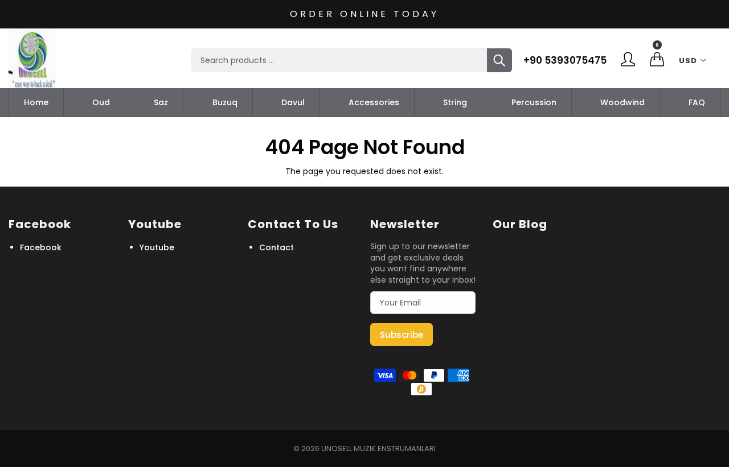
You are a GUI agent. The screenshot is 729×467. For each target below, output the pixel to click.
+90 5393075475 (565, 60)
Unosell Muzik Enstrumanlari (378, 448)
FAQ (697, 102)
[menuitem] (36, 102)
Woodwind (622, 102)
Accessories (374, 102)
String (455, 102)
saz (161, 102)
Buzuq (224, 102)
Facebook (41, 247)
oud (101, 102)
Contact (276, 247)
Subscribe (401, 335)
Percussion (533, 102)
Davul (293, 102)
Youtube (157, 247)
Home (36, 102)
